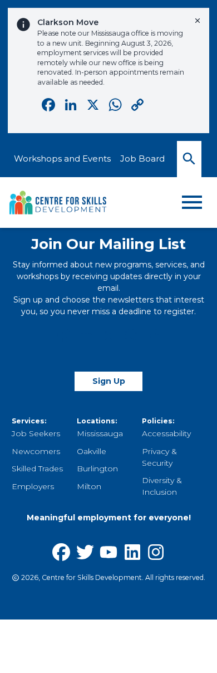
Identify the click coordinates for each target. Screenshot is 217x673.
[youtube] (108, 552)
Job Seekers (36, 433)
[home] (58, 202)
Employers (33, 486)
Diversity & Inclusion (162, 486)
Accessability (166, 433)
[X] (108, 336)
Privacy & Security (159, 457)
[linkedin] (132, 552)
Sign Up (108, 381)
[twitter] (85, 552)
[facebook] (61, 552)
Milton (89, 486)
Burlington (97, 469)
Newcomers (36, 451)
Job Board (142, 158)
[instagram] (156, 552)
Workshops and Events (62, 158)
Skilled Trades (37, 469)
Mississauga (100, 433)
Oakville (91, 451)
